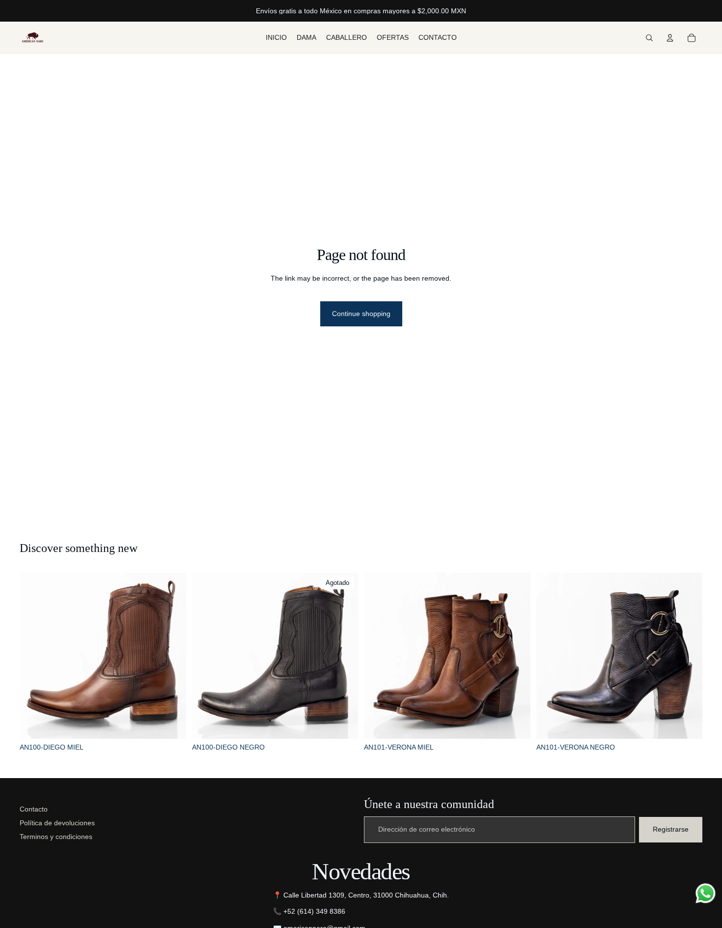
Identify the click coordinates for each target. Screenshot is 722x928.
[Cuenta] (670, 38)
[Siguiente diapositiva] (171, 656)
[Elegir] (171, 723)
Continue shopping (361, 314)
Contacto (34, 809)
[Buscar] (649, 38)
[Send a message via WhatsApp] (705, 893)
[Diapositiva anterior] (34, 656)
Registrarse (671, 829)
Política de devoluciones (57, 823)
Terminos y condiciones (56, 837)
